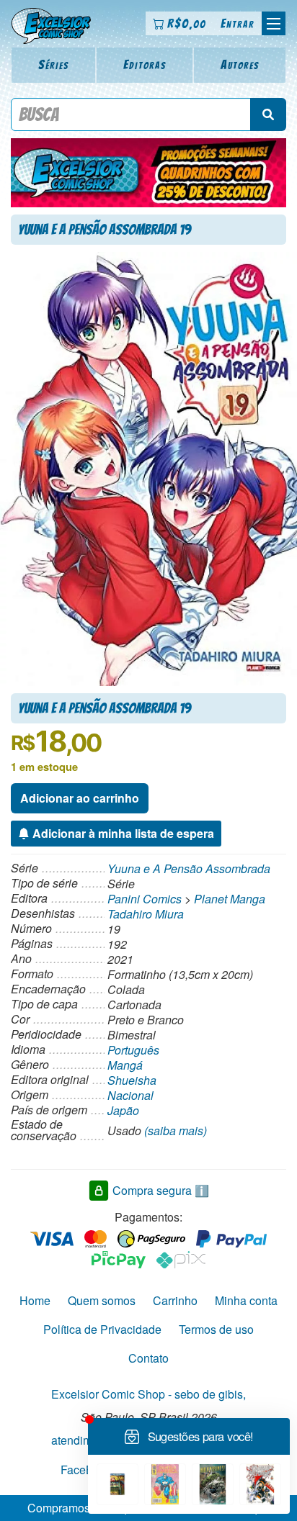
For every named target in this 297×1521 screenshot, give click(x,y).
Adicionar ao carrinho (79, 798)
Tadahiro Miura (145, 914)
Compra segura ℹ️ (160, 1189)
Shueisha (131, 1080)
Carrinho (175, 1300)
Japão (123, 1110)
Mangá (125, 1065)
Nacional (130, 1095)
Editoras (145, 64)
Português (133, 1050)
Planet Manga (229, 898)
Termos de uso (216, 1329)
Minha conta (246, 1300)
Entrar (237, 23)
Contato (148, 1358)
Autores (240, 64)
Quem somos (102, 1300)
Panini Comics (144, 898)
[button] (273, 23)
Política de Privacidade (102, 1329)
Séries (53, 64)
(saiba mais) (175, 1130)
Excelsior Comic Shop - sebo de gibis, (148, 1394)
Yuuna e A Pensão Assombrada (188, 868)
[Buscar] (268, 114)
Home (34, 1300)
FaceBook (86, 1469)
